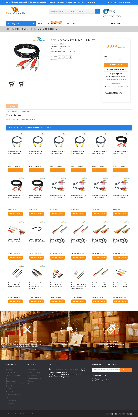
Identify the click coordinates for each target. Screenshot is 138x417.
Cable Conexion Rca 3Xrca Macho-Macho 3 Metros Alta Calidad (99, 241)
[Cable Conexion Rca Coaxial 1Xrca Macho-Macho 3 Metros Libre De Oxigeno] (37, 272)
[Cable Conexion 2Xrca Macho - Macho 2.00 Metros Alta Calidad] (100, 272)
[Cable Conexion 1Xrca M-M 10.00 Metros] (37, 141)
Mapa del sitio (10, 403)
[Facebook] (93, 380)
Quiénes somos (11, 381)
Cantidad (108, 56)
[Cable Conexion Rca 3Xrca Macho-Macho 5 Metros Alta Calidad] (121, 228)
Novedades (9, 369)
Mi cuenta (31, 365)
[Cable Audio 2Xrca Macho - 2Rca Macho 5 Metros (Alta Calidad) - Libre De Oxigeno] (79, 272)
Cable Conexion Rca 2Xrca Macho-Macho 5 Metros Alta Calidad (57, 241)
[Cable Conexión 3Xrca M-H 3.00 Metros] (100, 184)
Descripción (12, 106)
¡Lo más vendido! (11, 372)
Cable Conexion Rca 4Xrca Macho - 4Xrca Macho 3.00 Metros (57, 285)
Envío (7, 397)
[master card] (112, 414)
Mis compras (31, 369)
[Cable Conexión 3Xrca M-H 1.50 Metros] (58, 184)
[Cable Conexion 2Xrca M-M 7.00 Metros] (37, 184)
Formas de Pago (11, 400)
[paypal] (121, 414)
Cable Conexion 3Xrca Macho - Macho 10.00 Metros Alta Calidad (120, 285)
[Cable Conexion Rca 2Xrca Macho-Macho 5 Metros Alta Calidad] (58, 228)
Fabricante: (54, 49)
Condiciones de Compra (13, 389)
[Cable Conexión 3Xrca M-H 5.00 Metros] (16, 228)
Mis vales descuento (33, 372)
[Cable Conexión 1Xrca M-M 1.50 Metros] (16, 141)
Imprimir (54, 60)
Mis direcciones (32, 375)
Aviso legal (9, 392)
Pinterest (70, 57)
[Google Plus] (106, 380)
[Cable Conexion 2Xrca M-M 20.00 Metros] (121, 141)
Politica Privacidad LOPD (14, 395)
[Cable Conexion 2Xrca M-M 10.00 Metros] (21, 84)
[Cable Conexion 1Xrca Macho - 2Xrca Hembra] (37, 228)
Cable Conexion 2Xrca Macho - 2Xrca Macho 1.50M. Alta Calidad (15, 285)
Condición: (53, 46)
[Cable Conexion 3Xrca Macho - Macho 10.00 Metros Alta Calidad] (121, 272)
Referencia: (54, 44)
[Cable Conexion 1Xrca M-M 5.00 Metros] (79, 141)
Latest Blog (54, 365)
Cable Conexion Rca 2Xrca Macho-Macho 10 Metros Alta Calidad (79, 241)
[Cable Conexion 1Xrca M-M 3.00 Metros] (58, 141)
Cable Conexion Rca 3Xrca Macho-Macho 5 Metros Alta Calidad (120, 241)
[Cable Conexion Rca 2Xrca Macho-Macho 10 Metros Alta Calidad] (79, 228)
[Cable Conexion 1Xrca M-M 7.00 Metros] (100, 141)
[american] (116, 414)
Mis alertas (30, 384)
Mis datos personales (34, 378)
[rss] (129, 414)
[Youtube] (102, 380)
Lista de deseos (124, 2)
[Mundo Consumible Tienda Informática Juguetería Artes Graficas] (15, 11)
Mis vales (30, 381)
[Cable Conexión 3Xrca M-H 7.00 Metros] (121, 184)
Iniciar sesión (112, 2)
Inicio (7, 29)
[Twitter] (98, 380)
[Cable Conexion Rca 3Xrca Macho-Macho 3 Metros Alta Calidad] (100, 228)
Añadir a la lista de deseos (117, 69)
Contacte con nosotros (13, 375)
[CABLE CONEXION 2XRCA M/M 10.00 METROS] (11, 84)
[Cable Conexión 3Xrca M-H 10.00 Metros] (79, 184)
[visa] (106, 414)
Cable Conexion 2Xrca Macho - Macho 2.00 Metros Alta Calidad (99, 285)
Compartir (63, 57)
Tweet (59, 57)
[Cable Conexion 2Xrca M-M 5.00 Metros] (16, 184)
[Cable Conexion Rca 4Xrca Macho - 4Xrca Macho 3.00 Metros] (58, 272)
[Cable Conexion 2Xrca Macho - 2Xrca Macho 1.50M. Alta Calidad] (16, 272)
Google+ (66, 57)
